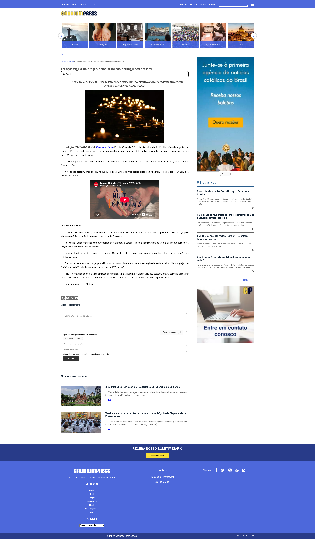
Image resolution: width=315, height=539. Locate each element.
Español (183, 4)
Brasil (92, 494)
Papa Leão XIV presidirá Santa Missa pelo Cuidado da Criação (223, 193)
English (193, 4)
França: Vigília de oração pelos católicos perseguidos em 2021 (106, 69)
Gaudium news (67, 61)
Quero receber (157, 455)
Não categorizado (91, 509)
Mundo (66, 54)
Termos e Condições (245, 535)
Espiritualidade (92, 501)
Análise (91, 490)
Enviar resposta (170, 332)
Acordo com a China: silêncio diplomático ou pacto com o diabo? (224, 259)
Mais (109, 400)
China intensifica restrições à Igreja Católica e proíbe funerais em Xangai (142, 387)
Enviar (71, 359)
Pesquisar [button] (225, 174)
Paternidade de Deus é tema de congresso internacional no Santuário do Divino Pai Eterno (225, 216)
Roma (92, 512)
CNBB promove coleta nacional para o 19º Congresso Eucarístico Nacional (223, 237)
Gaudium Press (104, 147)
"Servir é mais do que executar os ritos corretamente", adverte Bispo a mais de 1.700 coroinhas (145, 415)
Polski (212, 4)
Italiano (202, 4)
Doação (92, 498)
